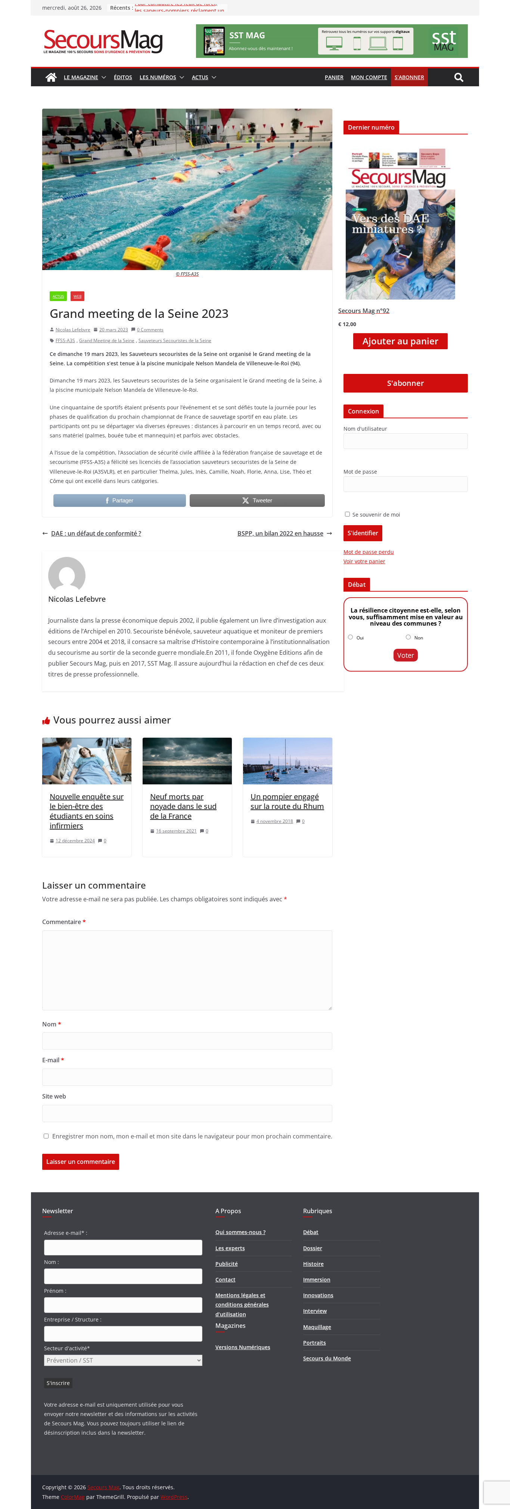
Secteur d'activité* (67, 1348)
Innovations (318, 1295)
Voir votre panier (364, 561)
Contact (225, 1279)
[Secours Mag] (51, 77)
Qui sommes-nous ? (240, 1232)
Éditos (123, 77)
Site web (54, 1096)
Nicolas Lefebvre (73, 329)
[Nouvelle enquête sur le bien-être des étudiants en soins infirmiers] (86, 743)
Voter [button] (405, 655)
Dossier (312, 1248)
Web (77, 296)
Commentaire (64, 922)
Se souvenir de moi (375, 514)
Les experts (230, 1248)
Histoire (313, 1263)
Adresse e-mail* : (65, 1232)
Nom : (51, 1261)
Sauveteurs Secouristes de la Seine (175, 340)
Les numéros (158, 77)
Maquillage (317, 1326)
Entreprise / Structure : (73, 1319)
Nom (51, 1024)
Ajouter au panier (400, 341)
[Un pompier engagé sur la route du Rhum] (287, 743)
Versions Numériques (242, 1347)
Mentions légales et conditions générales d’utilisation (242, 1304)
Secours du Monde (327, 1358)
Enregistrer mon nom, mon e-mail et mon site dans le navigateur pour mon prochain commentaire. (192, 1136)
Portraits (314, 1342)
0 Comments (150, 329)
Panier (334, 77)
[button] (102, 77)
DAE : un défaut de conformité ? (96, 533)
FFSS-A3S (65, 340)
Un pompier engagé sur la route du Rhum (287, 801)
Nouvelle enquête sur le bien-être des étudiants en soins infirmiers (87, 811)
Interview (315, 1310)
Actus (200, 77)
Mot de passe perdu (368, 551)
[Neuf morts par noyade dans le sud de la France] (187, 743)
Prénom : (55, 1290)
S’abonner (409, 77)
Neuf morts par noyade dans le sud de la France (183, 806)
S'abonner (405, 383)
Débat (310, 1232)
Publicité (226, 1263)
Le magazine (81, 77)
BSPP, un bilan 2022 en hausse (280, 533)
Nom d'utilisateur (365, 428)
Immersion (316, 1279)
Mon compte (369, 77)
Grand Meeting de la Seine (106, 340)
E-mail (53, 1060)
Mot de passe (360, 471)
